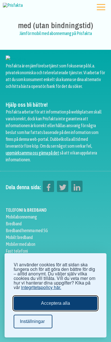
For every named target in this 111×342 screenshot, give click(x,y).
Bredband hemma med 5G (27, 230)
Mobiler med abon (20, 244)
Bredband (14, 223)
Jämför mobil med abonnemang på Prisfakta (55, 33)
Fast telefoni (17, 251)
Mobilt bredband (19, 237)
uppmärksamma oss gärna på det (32, 152)
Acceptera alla (55, 303)
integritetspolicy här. (41, 287)
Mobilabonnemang (21, 216)
